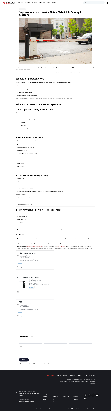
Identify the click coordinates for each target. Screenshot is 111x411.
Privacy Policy (71, 408)
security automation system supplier (34, 246)
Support (34, 2)
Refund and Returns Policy (90, 408)
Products (27, 2)
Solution (20, 2)
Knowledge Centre (67, 394)
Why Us (44, 399)
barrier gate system (21, 85)
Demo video (55, 394)
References (42, 2)
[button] (106, 2)
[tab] (51, 375)
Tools (54, 399)
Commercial (75, 396)
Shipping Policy (79, 408)
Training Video (56, 396)
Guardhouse (75, 399)
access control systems (26, 67)
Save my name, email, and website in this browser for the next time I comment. (38, 363)
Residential (75, 394)
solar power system (61, 246)
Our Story (45, 394)
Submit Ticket (66, 396)
